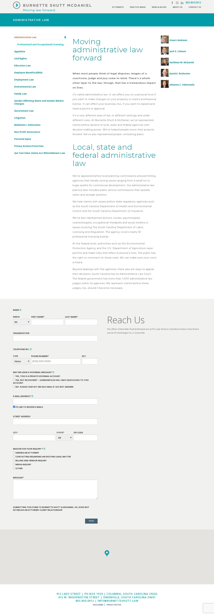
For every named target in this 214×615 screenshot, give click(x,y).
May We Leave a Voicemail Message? (32, 372)
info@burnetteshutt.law (118, 600)
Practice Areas (138, 7)
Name (16, 310)
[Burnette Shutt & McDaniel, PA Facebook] (172, 3)
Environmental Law (25, 86)
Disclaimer (98, 604)
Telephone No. (21, 349)
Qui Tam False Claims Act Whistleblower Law (39, 153)
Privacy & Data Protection (29, 145)
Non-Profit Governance (27, 131)
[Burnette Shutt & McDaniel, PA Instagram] (177, 3)
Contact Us (195, 7)
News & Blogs (159, 7)
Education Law (22, 65)
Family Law (20, 93)
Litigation (19, 117)
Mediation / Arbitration (27, 124)
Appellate (19, 51)
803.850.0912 (193, 2)
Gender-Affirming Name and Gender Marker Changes (39, 102)
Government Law (24, 110)
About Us (177, 7)
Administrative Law (25, 37)
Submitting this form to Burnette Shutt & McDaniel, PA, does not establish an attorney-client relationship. (51, 508)
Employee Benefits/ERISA (28, 72)
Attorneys (118, 7)
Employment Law (24, 79)
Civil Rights (20, 58)
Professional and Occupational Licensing (40, 44)
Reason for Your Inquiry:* (28, 448)
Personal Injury (22, 138)
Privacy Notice (114, 604)
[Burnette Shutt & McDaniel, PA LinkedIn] (182, 3)
